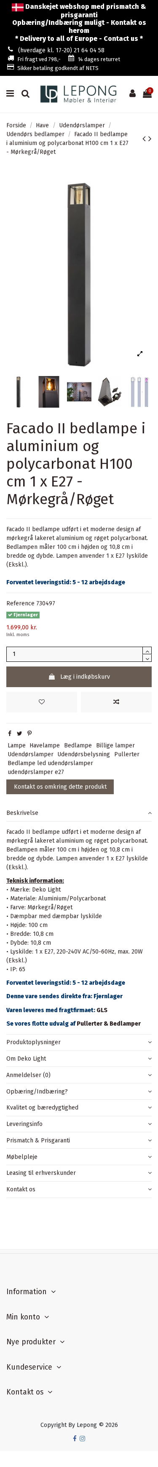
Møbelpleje (21, 1157)
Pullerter (126, 754)
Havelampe (44, 745)
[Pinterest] (29, 733)
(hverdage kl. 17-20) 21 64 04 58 (61, 50)
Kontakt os (20, 1189)
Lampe (17, 745)
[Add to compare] (116, 702)
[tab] (79, 813)
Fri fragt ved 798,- (39, 59)
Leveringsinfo (24, 1124)
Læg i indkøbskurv (85, 676)
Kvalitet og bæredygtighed (42, 1107)
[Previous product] (145, 138)
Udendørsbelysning (83, 754)
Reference (20, 603)
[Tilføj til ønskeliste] (41, 702)
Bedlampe (78, 745)
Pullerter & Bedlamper (109, 1023)
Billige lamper (115, 745)
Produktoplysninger (33, 1042)
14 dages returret (99, 59)
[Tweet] (19, 733)
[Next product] (150, 138)
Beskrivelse (22, 813)
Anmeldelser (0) (28, 1075)
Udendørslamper (31, 754)
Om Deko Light (26, 1058)
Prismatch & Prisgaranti (38, 1140)
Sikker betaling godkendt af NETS (58, 68)
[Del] (9, 733)
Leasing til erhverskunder (41, 1173)
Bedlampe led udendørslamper (50, 763)
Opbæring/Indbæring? (37, 1091)
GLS (101, 1010)
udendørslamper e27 (36, 772)
